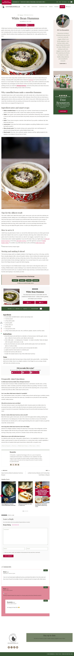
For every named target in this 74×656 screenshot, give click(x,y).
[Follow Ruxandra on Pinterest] (18, 465)
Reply (45, 570)
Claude (29, 280)
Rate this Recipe (17, 372)
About (60, 1)
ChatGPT (15, 280)
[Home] (18, 15)
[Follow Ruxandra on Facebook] (11, 465)
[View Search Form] (68, 2)
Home (57, 1)
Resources (56, 6)
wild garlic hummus (21, 240)
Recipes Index (34, 6)
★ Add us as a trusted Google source (25, 283)
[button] (32, 289)
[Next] (49, 496)
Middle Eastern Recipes (23, 445)
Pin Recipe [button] (26, 372)
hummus (14, 445)
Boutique (62, 6)
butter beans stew (40, 242)
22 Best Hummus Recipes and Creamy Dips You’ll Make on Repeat (38, 473)
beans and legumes (6, 445)
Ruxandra (10, 602)
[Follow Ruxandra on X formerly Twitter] (13, 465)
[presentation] (8, 492)
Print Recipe (31, 25)
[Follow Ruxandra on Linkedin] (16, 465)
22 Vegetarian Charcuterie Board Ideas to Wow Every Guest (41, 505)
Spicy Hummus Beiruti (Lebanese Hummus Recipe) (12, 473)
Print (29, 302)
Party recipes (32, 445)
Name (5, 548)
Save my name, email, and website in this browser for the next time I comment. (22, 552)
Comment (6, 529)
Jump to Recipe (21, 25)
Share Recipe (35, 372)
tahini (38, 445)
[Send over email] (1, 333)
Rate (42, 302)
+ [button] (42, 308)
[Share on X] (1, 328)
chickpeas (30, 79)
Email (28, 548)
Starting (51, 6)
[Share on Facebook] (1, 325)
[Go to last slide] (2, 496)
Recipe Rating (7, 525)
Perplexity (35, 280)
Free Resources (64, 1)
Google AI (22, 280)
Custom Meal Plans (43, 6)
